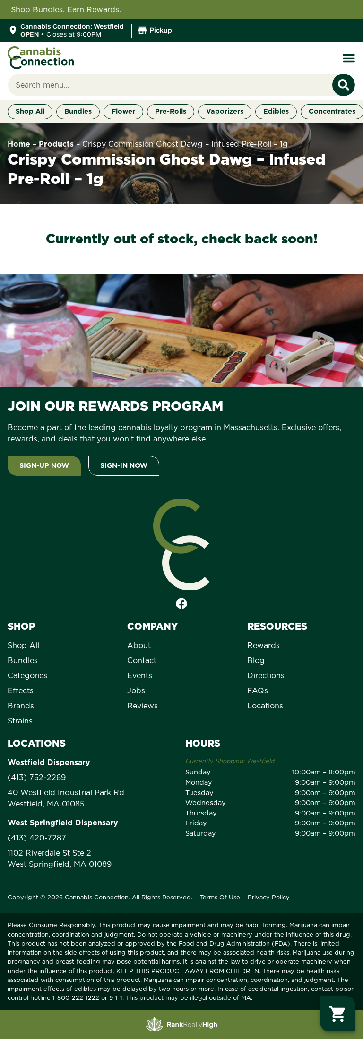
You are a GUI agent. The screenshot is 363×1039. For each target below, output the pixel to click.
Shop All (23, 645)
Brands (21, 705)
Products (56, 144)
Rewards (263, 645)
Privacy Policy (269, 897)
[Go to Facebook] (181, 603)
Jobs (136, 690)
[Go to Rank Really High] (181, 1024)
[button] (91, 31)
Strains (20, 720)
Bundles (23, 660)
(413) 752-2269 (37, 777)
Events (139, 675)
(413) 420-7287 (37, 837)
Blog (256, 660)
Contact (141, 660)
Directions (266, 675)
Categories (27, 675)
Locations (265, 705)
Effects (21, 690)
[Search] (343, 85)
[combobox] (170, 85)
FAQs (257, 690)
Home (19, 144)
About (139, 645)
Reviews (142, 705)
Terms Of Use (220, 897)
